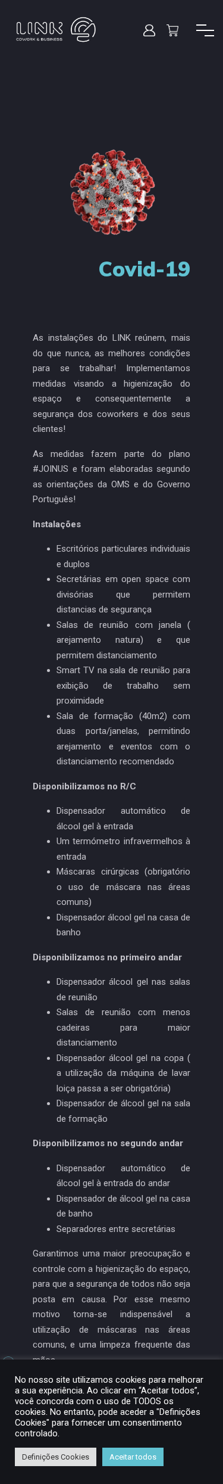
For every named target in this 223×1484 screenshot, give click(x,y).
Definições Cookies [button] (55, 1456)
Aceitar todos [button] (132, 1456)
